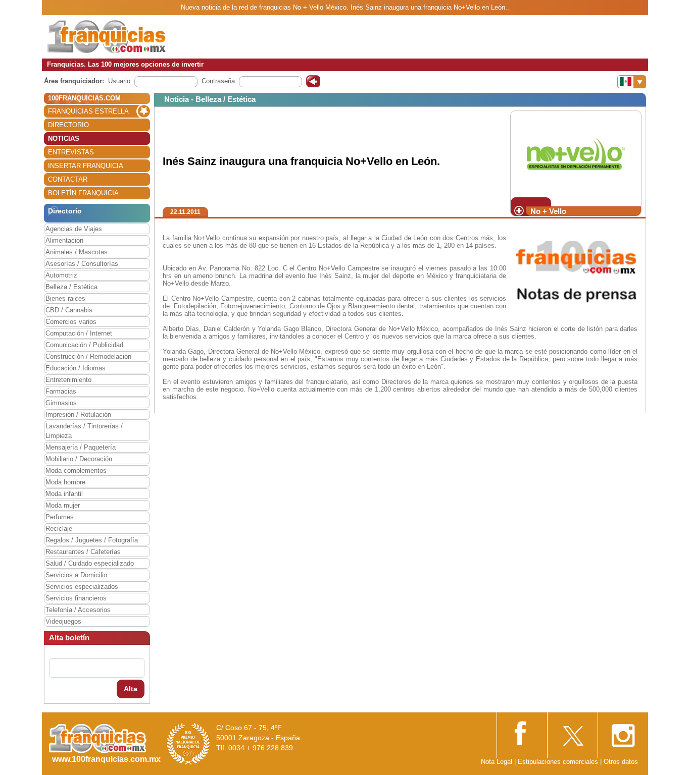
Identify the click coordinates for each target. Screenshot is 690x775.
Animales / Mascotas (76, 252)
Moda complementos (76, 470)
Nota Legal (496, 761)
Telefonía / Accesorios (78, 610)
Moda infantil (64, 493)
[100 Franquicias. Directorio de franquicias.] (106, 36)
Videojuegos (63, 621)
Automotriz (61, 275)
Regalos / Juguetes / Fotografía (91, 540)
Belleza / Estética (71, 287)
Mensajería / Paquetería (80, 447)
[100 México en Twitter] (572, 732)
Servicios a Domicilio (76, 575)
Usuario (119, 81)
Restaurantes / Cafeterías (83, 552)
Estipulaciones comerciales (559, 761)
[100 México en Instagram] (623, 732)
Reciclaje (58, 528)
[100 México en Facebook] (522, 732)
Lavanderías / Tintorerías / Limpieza (84, 430)
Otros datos (621, 761)
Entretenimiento (68, 379)
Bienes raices (65, 298)
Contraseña (218, 81)
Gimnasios (61, 403)
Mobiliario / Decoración (78, 459)
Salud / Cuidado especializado (89, 563)
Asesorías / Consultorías (81, 263)
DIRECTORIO (68, 125)
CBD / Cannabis (68, 310)
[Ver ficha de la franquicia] (575, 153)
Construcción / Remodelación (88, 356)
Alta (130, 689)
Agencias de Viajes (73, 229)
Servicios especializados (81, 586)
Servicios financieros (76, 598)
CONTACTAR (67, 179)
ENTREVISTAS (71, 152)
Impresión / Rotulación (78, 414)
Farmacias (60, 391)
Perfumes (59, 517)
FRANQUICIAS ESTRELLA (88, 111)
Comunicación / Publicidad (84, 345)
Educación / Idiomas (75, 368)
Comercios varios (70, 321)
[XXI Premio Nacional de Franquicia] (188, 743)
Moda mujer (62, 505)
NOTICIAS (63, 138)
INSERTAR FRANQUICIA (85, 166)
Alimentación (64, 240)
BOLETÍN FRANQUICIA (83, 193)
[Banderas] (631, 81)
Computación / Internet (78, 333)
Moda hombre (65, 482)
